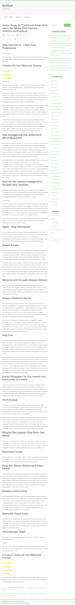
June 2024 (54, 160)
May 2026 (54, 87)
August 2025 (55, 116)
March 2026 (55, 94)
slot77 (53, 233)
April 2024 (54, 167)
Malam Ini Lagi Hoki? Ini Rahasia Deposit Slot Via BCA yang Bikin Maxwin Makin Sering (61, 45)
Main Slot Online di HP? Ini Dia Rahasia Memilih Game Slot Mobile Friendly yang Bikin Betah (61, 60)
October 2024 (55, 148)
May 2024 (54, 164)
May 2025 (54, 125)
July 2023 (54, 195)
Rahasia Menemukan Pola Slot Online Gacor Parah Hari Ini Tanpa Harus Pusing (61, 53)
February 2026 (55, 97)
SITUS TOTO (55, 240)
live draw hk (54, 222)
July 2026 (54, 81)
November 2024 (56, 144)
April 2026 (54, 90)
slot (52, 237)
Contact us (27, 17)
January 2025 (55, 138)
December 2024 (56, 141)
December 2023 (56, 180)
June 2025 (54, 122)
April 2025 (54, 129)
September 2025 (56, 113)
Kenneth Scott (9, 35)
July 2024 (54, 157)
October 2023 (55, 186)
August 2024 (55, 154)
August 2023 (55, 192)
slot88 (53, 219)
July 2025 (54, 119)
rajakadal (54, 226)
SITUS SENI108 (56, 229)
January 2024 (55, 176)
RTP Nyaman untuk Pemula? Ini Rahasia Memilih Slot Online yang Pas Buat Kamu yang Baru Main (61, 38)
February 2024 (55, 173)
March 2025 (55, 132)
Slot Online (22, 35)
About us (18, 17)
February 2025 (55, 135)
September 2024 (56, 151)
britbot (7, 5)
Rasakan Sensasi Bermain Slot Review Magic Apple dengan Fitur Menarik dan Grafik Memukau (61, 68)
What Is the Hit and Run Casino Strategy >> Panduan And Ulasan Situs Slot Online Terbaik (24, 594)
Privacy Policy (8, 17)
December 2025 (56, 103)
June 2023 (54, 199)
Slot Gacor (54, 215)
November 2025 (56, 106)
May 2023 (54, 202)
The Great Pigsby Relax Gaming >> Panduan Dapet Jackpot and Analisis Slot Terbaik (23, 588)
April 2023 (54, 205)
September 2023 (56, 189)
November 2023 (56, 183)
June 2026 (54, 84)
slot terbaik (18, 39)
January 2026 (55, 100)
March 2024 (55, 170)
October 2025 (55, 109)
